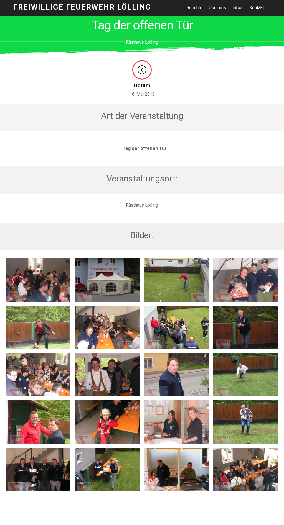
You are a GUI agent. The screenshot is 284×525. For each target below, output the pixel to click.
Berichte (194, 7)
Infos (237, 7)
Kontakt (256, 7)
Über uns (217, 7)
